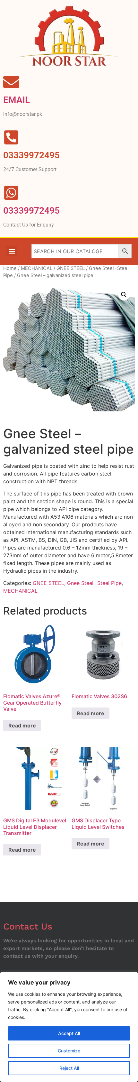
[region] (69, 1027)
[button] (11, 251)
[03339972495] (11, 193)
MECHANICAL (36, 268)
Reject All (69, 1068)
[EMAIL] (11, 82)
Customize (69, 1050)
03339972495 (31, 210)
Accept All (69, 1033)
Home (10, 268)
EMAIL (16, 100)
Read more (22, 725)
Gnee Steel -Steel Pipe (94, 583)
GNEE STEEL (70, 268)
